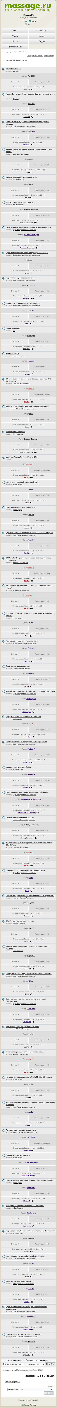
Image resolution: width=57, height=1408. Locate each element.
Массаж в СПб (16, 47)
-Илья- (31, 673)
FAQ (25, 21)
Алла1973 (31, 285)
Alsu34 (31, 1288)
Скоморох (31, 335)
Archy (31, 310)
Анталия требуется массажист (18, 1281)
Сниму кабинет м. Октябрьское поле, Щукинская (26, 742)
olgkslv (31, 928)
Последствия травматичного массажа (21, 641)
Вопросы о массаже (19, 356)
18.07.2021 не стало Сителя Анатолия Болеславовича (28, 406)
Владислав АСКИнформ (31, 799)
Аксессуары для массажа (21, 154)
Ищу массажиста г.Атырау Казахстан (21, 202)
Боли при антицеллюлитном (18, 666)
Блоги (15, 41)
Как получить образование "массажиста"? (23, 303)
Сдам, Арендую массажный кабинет (24, 126)
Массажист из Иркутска (15, 432)
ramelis (31, 515)
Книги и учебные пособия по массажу (25, 1132)
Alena (31, 184)
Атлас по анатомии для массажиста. (21, 1130)
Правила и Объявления (20, 563)
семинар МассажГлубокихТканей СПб (21, 457)
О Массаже (41, 30)
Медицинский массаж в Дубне (18, 767)
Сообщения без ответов (35, 55)
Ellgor (31, 981)
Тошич (31, 1263)
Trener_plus (31, 699)
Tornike (31, 540)
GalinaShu (31, 1008)
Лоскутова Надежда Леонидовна (23, 898)
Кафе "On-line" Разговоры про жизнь (24, 409)
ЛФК (14, 331)
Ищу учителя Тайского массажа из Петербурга (25, 1206)
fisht (31, 623)
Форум (15, 36)
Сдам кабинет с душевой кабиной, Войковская (25, 1256)
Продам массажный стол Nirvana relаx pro (23, 717)
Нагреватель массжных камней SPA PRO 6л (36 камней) (29, 1077)
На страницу (31, 1376)
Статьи (42, 36)
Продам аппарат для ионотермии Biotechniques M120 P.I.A (30, 1180)
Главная (15, 30)
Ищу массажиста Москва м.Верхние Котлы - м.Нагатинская (30, 1231)
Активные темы (49, 55)
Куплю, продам (17, 484)
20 (48, 1376)
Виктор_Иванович (31, 209)
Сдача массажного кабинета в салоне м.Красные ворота (29, 533)
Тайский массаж (18, 1208)
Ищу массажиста (18, 204)
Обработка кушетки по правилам (20, 921)
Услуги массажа (18, 434)
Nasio (31, 489)
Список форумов (12, 1382)
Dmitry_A (31, 749)
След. (52, 1376)
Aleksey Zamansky (31, 825)
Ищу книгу (16, 71)
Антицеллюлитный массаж (21, 668)
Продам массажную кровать (18, 1155)
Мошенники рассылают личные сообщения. (24, 1052)
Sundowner (31, 1213)
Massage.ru (23, 1400)
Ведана (31, 903)
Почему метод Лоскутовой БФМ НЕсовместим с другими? (30, 896)
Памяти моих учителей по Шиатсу (20, 817)
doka (31, 1112)
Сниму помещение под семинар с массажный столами (29, 974)
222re (31, 878)
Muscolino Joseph (13, 69)
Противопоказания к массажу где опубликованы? (27, 253)
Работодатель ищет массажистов (23, 1284)
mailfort (31, 1034)
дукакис (31, 1238)
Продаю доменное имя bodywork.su (21, 507)
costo (31, 159)
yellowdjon (31, 724)
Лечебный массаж (18, 179)
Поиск (33, 21)
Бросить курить (12, 353)
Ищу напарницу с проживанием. (19, 278)
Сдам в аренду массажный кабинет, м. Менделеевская (28, 227)
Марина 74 (31, 956)
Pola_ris (31, 648)
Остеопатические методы (21, 590)
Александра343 (31, 1162)
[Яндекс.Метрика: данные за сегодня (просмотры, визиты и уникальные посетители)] (28, 1405)
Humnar (31, 361)
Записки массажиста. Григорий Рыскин (22, 1027)
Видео (42, 41)
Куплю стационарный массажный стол (22, 482)
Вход (29, 24)
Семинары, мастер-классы (21, 383)
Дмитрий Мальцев (31, 235)
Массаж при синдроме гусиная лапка (21, 177)
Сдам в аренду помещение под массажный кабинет (27, 792)
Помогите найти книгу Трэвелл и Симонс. (23, 1334)
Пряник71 (31, 1341)
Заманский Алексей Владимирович (24, 820)
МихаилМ (31, 1188)
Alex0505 (31, 76)
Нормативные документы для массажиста (26, 255)
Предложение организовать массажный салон (25, 870)
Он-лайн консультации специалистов (24, 643)
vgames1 (31, 131)
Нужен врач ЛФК (13, 328)
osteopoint (31, 1316)
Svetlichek (31, 1137)
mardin (31, 388)
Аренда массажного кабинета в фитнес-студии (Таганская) (30, 691)
